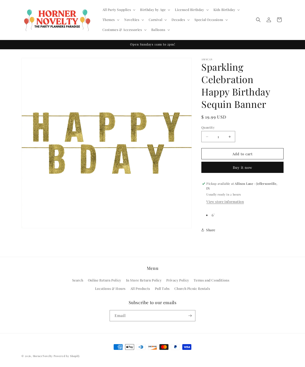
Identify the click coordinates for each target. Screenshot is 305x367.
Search (77, 280)
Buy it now (242, 167)
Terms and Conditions (211, 280)
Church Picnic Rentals (192, 288)
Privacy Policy (177, 280)
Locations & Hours (110, 288)
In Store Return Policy (144, 280)
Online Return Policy (104, 280)
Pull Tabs (162, 288)
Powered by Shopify (67, 356)
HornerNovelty (43, 356)
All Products (140, 288)
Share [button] (210, 230)
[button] (118, 10)
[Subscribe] (190, 315)
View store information (225, 201)
